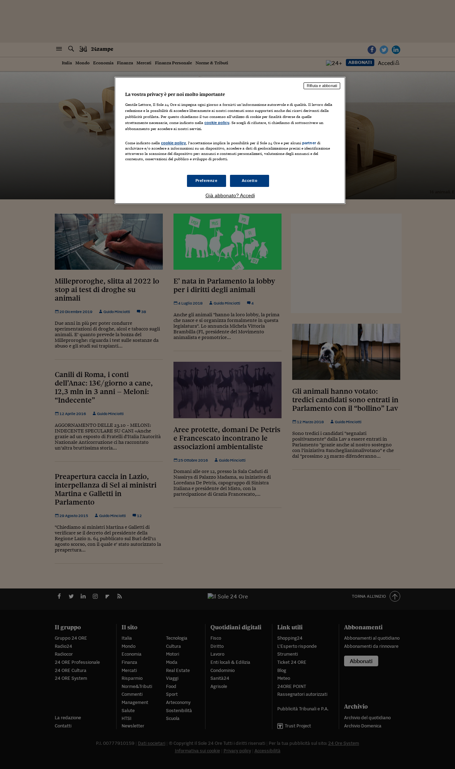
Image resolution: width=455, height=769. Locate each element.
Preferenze (207, 180)
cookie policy (216, 122)
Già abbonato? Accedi (230, 195)
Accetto (250, 180)
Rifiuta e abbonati (322, 86)
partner (309, 143)
